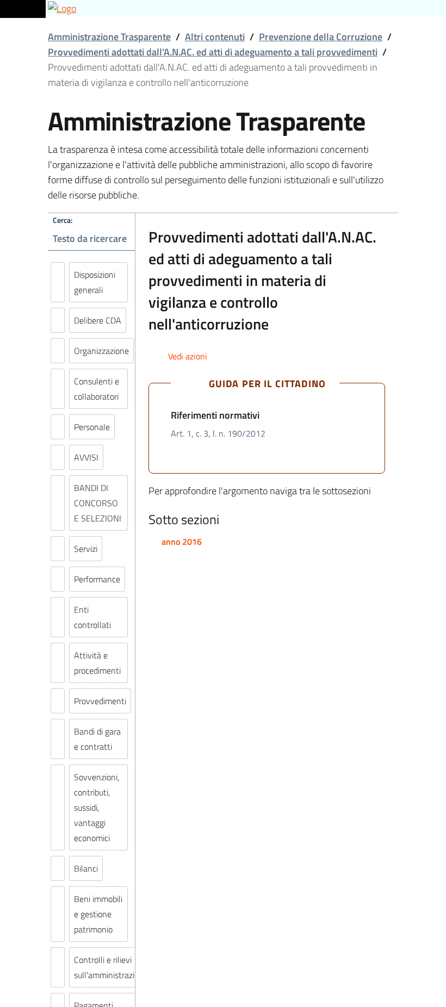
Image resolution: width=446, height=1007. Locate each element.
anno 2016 (182, 541)
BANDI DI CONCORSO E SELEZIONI (97, 503)
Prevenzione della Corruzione (320, 36)
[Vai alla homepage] (223, 8)
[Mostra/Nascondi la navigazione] (21, 7)
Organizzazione (101, 350)
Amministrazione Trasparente (109, 36)
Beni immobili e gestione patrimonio (98, 914)
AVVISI (86, 457)
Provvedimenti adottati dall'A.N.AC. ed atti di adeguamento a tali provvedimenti (212, 52)
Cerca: (62, 220)
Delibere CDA (97, 320)
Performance (97, 579)
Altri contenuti (215, 36)
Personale (92, 426)
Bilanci (86, 868)
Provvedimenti (100, 700)
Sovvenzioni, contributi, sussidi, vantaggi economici (96, 807)
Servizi (85, 548)
